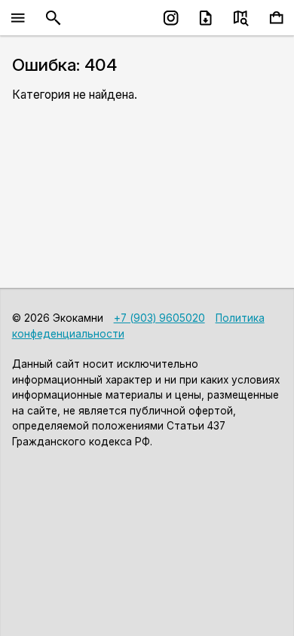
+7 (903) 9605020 (159, 318)
